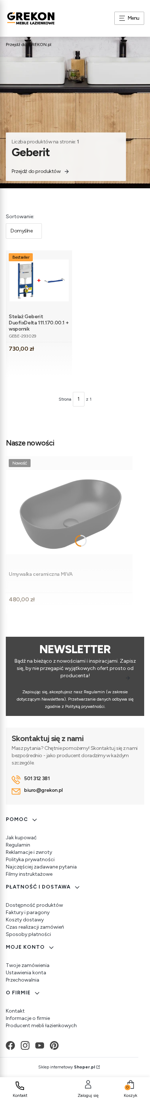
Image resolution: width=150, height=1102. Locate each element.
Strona (65, 399)
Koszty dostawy (25, 920)
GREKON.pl (28, 44)
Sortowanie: (20, 216)
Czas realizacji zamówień (35, 927)
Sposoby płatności (28, 934)
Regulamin (18, 845)
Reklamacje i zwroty (29, 852)
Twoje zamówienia (28, 965)
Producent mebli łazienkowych (41, 1025)
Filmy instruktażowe (29, 874)
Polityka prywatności (30, 859)
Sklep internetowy (66, 1067)
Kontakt (15, 1011)
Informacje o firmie (28, 1018)
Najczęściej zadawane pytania (41, 867)
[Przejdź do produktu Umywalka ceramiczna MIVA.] (69, 512)
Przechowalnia (22, 980)
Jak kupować (21, 838)
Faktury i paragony (28, 912)
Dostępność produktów (34, 905)
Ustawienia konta (26, 973)
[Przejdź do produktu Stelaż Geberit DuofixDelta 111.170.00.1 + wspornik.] (39, 280)
